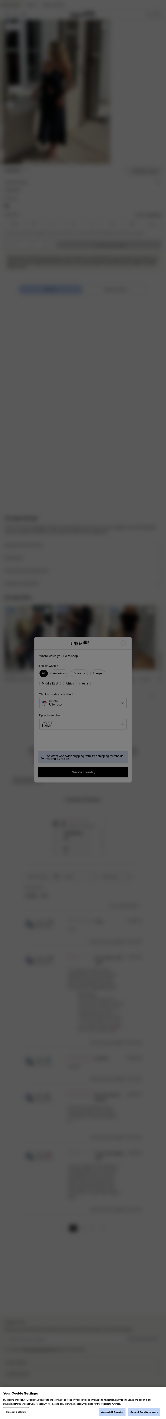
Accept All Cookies (112, 1412)
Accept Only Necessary (144, 1412)
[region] (83, 1403)
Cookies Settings (16, 1412)
